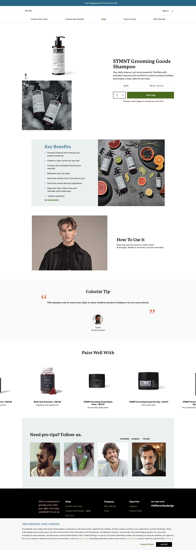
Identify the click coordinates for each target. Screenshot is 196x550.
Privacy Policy (132, 539)
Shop (103, 19)
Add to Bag (150, 95)
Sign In (165, 10)
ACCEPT (164, 544)
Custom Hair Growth (74, 19)
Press (106, 511)
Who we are (159, 19)
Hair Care (69, 515)
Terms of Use (84, 539)
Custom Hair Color (73, 506)
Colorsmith (98, 11)
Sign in (139, 101)
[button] (27, 10)
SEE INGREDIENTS (58, 200)
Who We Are (110, 506)
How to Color (130, 19)
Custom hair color (39, 19)
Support (133, 506)
